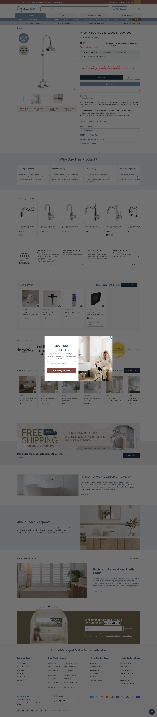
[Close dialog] (110, 337)
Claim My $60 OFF (61, 370)
